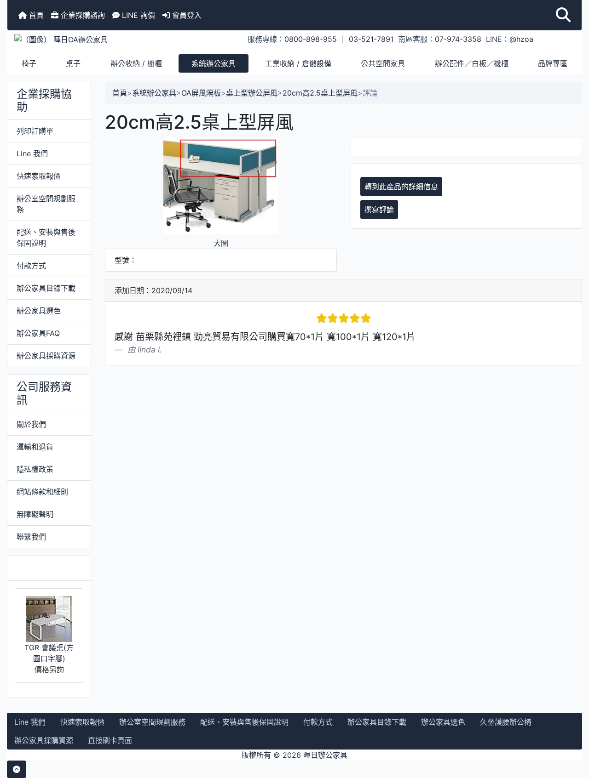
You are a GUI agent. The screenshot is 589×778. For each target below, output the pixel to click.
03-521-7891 (371, 39)
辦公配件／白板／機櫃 (471, 63)
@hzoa (521, 39)
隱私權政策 (35, 469)
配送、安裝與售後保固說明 (46, 237)
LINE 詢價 (137, 15)
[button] (563, 15)
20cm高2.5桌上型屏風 (320, 92)
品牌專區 (552, 63)
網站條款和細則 (42, 491)
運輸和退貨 (35, 446)
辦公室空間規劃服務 (46, 204)
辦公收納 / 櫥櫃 (136, 63)
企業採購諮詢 (81, 15)
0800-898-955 (310, 39)
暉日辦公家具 (325, 755)
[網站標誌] (103, 39)
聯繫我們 (31, 536)
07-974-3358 (458, 39)
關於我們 (31, 424)
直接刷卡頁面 (110, 740)
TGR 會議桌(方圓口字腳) (49, 653)
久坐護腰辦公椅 (505, 722)
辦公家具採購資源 (46, 355)
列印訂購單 (35, 131)
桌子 (73, 63)
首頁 (35, 15)
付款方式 (31, 265)
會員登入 (186, 15)
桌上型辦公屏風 (251, 92)
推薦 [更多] (46, 567)
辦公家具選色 (39, 310)
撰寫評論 (379, 209)
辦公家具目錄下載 (46, 288)
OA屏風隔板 (201, 92)
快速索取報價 (39, 176)
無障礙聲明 (35, 514)
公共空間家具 (383, 63)
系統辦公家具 (213, 63)
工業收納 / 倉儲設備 (298, 63)
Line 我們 (32, 153)
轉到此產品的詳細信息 (401, 186)
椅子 (29, 63)
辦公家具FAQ (38, 333)
